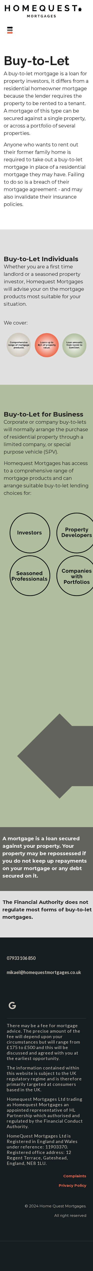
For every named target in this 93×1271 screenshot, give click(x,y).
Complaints (74, 1176)
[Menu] (21, 31)
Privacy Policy (72, 1185)
